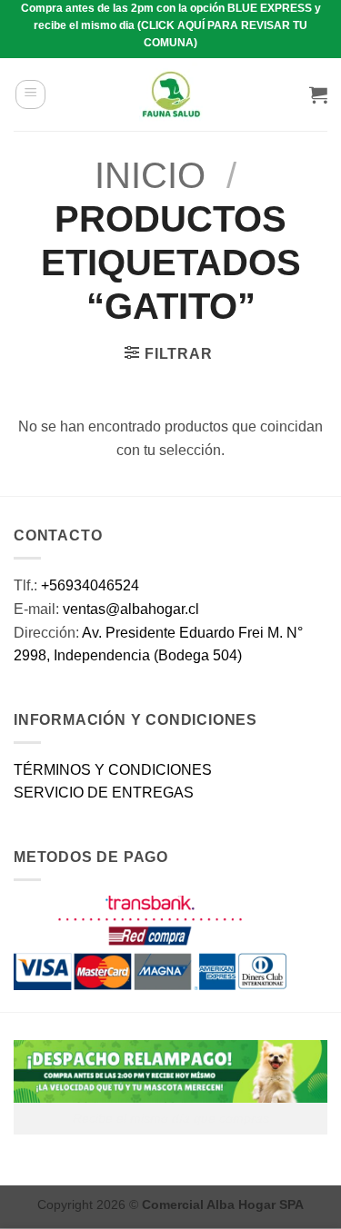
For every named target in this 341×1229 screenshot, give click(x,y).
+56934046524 (90, 585)
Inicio (150, 175)
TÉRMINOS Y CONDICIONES (113, 770)
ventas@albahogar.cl (131, 609)
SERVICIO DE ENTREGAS (104, 792)
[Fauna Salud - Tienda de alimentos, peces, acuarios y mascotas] (171, 94)
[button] (30, 94)
